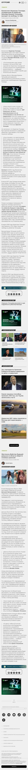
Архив (4, 731)
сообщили (18, 69)
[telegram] (8, 714)
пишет (10, 252)
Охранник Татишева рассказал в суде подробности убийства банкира (13, 303)
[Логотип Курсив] (5, 2)
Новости (4, 7)
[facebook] (3, 720)
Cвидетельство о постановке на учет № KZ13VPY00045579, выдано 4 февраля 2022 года (11, 757)
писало (17, 269)
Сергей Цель (8, 463)
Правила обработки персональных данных (14, 734)
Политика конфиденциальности (11, 728)
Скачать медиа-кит (8, 743)
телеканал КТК (5, 497)
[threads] (24, 714)
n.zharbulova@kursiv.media (10, 22)
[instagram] (3, 714)
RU (22, 2)
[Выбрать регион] (19, 2)
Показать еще (14, 445)
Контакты (5, 737)
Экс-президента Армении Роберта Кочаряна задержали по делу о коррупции (12, 371)
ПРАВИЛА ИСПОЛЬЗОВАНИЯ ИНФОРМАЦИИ (13, 740)
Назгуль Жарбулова (10, 20)
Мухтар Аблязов (5, 25)
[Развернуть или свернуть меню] (26, 2)
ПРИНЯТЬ (14, 766)
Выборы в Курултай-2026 (9, 746)
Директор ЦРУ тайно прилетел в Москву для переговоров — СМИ (13, 420)
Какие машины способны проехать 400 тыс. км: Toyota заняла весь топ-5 (12, 395)
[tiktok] (19, 714)
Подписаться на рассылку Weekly (10, 706)
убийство (14, 25)
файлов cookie (19, 763)
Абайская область (6, 466)
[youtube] (14, 714)
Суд (10, 25)
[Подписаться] (26, 708)
